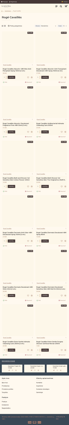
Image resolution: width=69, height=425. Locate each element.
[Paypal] (39, 422)
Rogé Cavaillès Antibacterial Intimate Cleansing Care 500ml (50, 124)
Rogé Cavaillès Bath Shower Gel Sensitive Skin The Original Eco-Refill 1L (50, 179)
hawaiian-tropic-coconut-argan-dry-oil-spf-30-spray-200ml (37, 366)
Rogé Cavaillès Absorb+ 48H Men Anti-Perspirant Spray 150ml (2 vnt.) (17, 70)
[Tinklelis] (2, 26)
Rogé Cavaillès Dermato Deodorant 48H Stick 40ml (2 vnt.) (18, 288)
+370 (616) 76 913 (60, 418)
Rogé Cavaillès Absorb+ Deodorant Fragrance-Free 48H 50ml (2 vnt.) (16, 124)
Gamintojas (8, 11)
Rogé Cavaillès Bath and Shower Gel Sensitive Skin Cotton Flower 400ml (16, 179)
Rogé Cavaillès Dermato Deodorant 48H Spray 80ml (51, 233)
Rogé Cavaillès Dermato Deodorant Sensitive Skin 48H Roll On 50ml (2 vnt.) (50, 288)
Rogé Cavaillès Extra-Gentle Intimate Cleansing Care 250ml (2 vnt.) (16, 342)
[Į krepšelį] (9, 370)
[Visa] (29, 422)
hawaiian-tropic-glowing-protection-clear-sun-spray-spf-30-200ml (59, 366)
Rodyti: (60, 26)
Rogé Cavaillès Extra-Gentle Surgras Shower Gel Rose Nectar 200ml (49, 342)
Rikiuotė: (38, 26)
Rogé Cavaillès (7, 65)
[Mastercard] (34, 422)
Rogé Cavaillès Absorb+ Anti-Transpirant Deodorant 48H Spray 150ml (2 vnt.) (51, 70)
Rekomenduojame (8, 361)
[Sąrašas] (5, 26)
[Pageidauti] (28, 77)
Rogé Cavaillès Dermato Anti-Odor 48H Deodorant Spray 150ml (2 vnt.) (17, 233)
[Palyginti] (32, 77)
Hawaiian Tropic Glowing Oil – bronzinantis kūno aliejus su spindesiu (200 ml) (15, 366)
